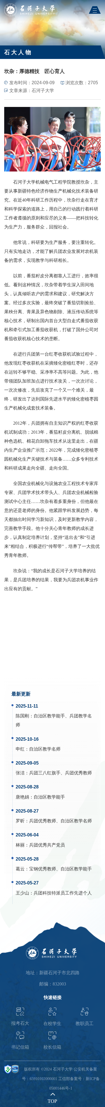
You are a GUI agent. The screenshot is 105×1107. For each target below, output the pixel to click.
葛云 (20, 868)
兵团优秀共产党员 (47, 845)
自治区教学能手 (49, 797)
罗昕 (20, 820)
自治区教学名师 (44, 749)
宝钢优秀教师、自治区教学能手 (60, 868)
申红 (20, 749)
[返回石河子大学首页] (30, 5)
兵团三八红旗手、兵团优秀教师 (60, 772)
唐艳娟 (22, 797)
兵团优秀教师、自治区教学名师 (60, 820)
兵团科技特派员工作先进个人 (63, 893)
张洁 (20, 772)
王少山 (22, 893)
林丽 (20, 845)
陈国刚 (22, 715)
